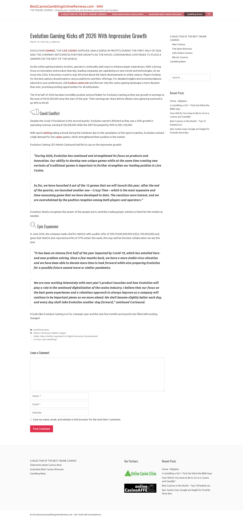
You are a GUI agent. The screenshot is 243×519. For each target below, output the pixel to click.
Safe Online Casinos (182, 53)
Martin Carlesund (41, 333)
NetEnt (54, 333)
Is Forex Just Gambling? (45, 339)
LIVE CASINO (69, 50)
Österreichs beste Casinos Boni (127, 14)
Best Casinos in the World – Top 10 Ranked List (186, 485)
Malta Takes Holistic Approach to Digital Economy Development (65, 336)
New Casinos (178, 44)
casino (58, 136)
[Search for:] (190, 77)
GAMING (50, 50)
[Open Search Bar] (209, 14)
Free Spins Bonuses (182, 48)
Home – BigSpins (178, 101)
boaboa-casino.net (78, 82)
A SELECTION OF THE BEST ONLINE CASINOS (83, 14)
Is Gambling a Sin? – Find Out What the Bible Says (187, 473)
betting (48, 132)
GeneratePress (94, 515)
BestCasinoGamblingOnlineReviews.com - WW (66, 6)
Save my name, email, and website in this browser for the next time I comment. (77, 419)
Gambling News (194, 14)
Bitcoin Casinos (180, 57)
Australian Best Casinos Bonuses (165, 14)
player (63, 333)
